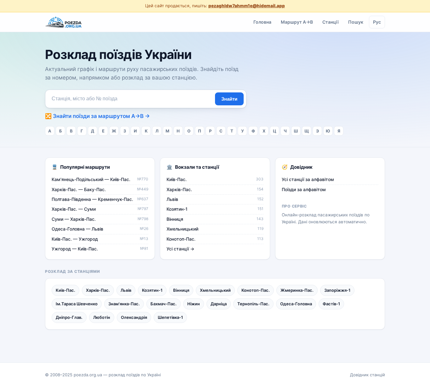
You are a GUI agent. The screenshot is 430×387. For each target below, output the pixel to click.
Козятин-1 (215, 209)
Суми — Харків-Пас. (100, 219)
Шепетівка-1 (170, 317)
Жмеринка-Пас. (297, 290)
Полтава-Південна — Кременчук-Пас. (100, 199)
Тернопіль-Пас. (253, 303)
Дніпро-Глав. (69, 317)
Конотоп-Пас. (215, 239)
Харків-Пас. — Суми (100, 209)
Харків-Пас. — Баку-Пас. (100, 189)
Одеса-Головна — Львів (100, 229)
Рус (377, 21)
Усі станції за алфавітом (308, 179)
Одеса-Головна (296, 303)
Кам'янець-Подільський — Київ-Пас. (100, 179)
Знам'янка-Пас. (124, 303)
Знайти (229, 99)
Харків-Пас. (215, 189)
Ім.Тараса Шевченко (77, 303)
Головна (262, 21)
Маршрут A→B (297, 21)
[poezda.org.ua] (63, 22)
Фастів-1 (331, 303)
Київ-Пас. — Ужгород (100, 239)
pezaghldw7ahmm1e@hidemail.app (246, 5)
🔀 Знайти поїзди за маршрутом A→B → (97, 116)
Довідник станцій (367, 374)
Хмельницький (215, 229)
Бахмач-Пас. (163, 303)
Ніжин (193, 303)
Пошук (355, 21)
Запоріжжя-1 (337, 290)
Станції (330, 21)
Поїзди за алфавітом (304, 189)
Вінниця (215, 219)
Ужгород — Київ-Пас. (100, 248)
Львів (215, 199)
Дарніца (219, 303)
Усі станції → (180, 248)
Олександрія (134, 317)
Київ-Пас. (215, 179)
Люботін (101, 317)
